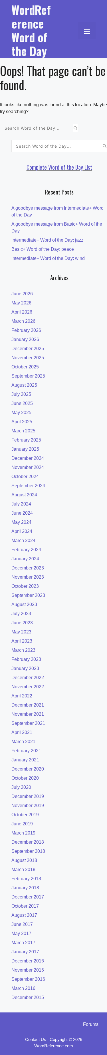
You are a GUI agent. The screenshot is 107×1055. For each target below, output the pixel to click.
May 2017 (21, 933)
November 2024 (27, 467)
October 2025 (25, 366)
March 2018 (23, 869)
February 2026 (26, 330)
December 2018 (27, 842)
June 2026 (22, 293)
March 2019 (23, 833)
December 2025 (27, 348)
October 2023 (25, 586)
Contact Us (35, 1039)
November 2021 (27, 714)
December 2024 (27, 458)
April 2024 (21, 531)
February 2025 (26, 440)
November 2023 (27, 577)
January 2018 (25, 887)
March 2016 (23, 988)
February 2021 (26, 750)
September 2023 (28, 595)
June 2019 (22, 823)
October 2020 (25, 778)
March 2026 (23, 321)
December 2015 (27, 997)
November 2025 (27, 357)
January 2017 (25, 951)
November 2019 (27, 805)
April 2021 (21, 732)
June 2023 (22, 622)
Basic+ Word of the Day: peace (42, 249)
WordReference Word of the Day (31, 30)
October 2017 (25, 906)
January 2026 (25, 339)
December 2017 (27, 896)
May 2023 (21, 631)
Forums (90, 1024)
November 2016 (27, 970)
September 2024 (28, 485)
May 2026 (21, 302)
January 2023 (25, 668)
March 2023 (23, 650)
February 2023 (26, 659)
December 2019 (27, 796)
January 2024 (25, 558)
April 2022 (21, 695)
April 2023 (21, 641)
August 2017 (24, 915)
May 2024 (21, 522)
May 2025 (21, 412)
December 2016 (27, 960)
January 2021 (25, 759)
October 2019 (25, 814)
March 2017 (23, 942)
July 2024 (21, 504)
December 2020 (27, 769)
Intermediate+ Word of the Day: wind (48, 258)
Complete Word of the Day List (59, 167)
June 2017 (22, 924)
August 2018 (24, 860)
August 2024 (24, 494)
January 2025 (25, 449)
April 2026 (21, 312)
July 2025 (21, 394)
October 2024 (25, 476)
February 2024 (26, 549)
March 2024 (23, 540)
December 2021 (27, 705)
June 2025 (22, 403)
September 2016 (28, 979)
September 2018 (28, 851)
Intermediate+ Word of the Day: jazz (47, 240)
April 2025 (21, 421)
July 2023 (21, 613)
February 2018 (26, 878)
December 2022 (27, 677)
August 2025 (24, 385)
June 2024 (22, 513)
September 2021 (28, 723)
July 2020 (21, 787)
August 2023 (24, 604)
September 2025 (28, 376)
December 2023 (27, 567)
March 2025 (23, 430)
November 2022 (27, 686)
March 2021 (23, 741)
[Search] (75, 128)
